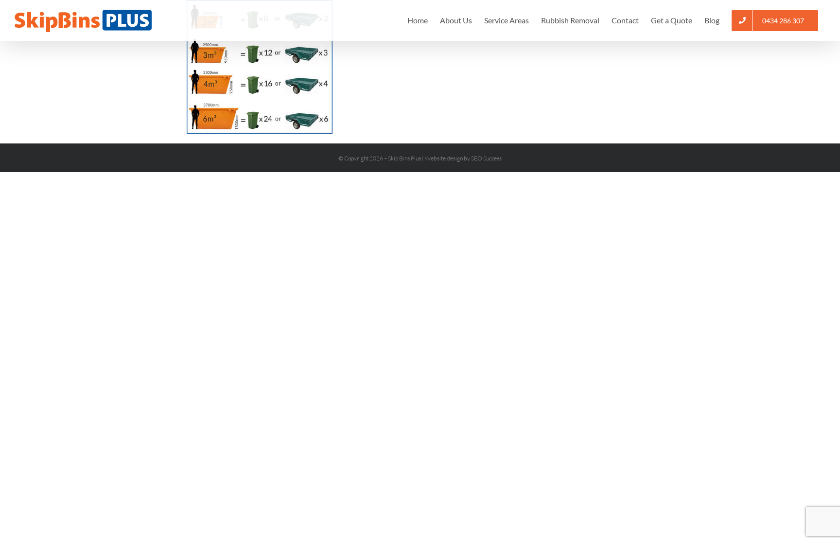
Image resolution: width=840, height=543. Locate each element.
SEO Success (486, 158)
